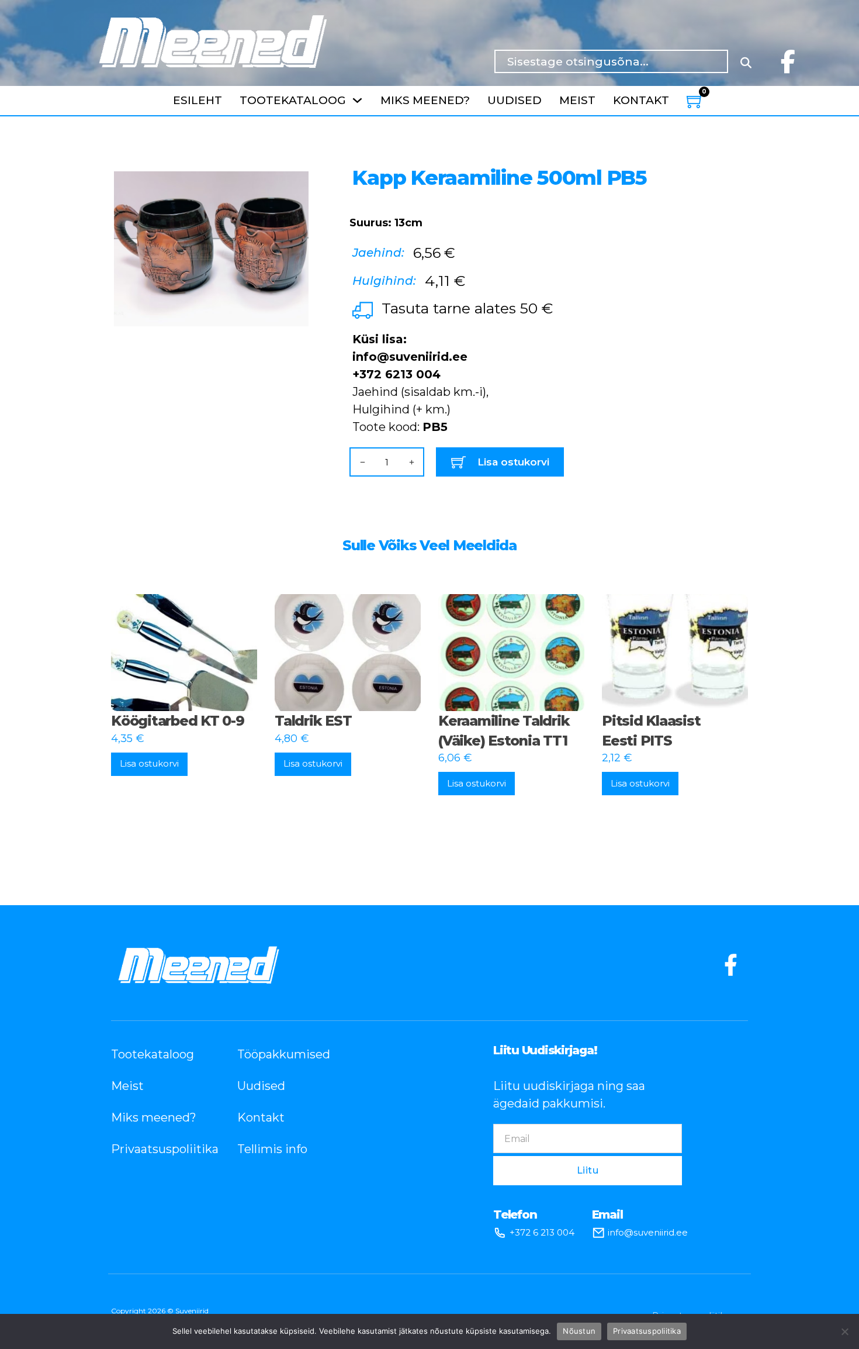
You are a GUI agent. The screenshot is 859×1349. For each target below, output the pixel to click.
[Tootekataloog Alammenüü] (357, 100)
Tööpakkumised (282, 1054)
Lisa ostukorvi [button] (149, 763)
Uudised (514, 100)
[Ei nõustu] (844, 1331)
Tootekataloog (293, 100)
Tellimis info (272, 1149)
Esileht (197, 100)
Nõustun (579, 1331)
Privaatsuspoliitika (156, 1149)
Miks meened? (425, 100)
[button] (293, 167)
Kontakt (641, 100)
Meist (577, 100)
